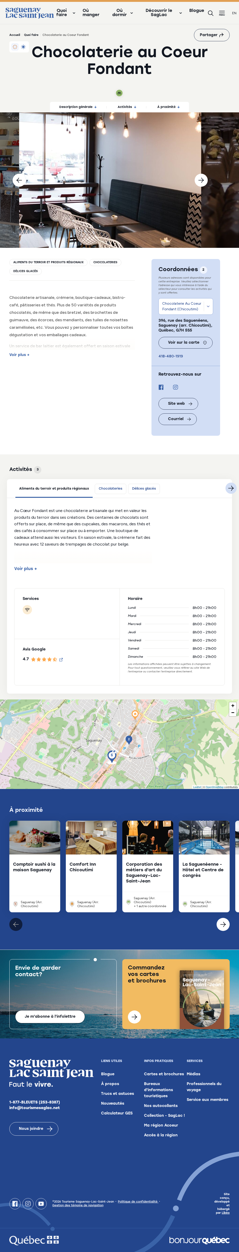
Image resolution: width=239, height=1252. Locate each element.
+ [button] (232, 706)
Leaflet (197, 787)
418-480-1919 (170, 356)
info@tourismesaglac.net (34, 1108)
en (234, 13)
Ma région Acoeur (161, 1125)
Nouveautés (112, 1104)
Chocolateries (105, 262)
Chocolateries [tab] (110, 489)
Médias (193, 1074)
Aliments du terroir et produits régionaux (48, 262)
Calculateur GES (117, 1113)
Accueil (14, 35)
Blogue (196, 11)
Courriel (175, 419)
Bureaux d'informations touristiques (158, 1090)
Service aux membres (207, 1100)
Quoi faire (31, 35)
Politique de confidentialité (138, 1201)
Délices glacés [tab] (144, 489)
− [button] (232, 713)
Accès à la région (161, 1135)
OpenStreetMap (215, 787)
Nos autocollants (161, 1106)
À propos (110, 1084)
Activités (125, 107)
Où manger (91, 13)
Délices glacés (25, 271)
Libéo (226, 1213)
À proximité (166, 107)
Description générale (75, 107)
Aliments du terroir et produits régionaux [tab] (54, 489)
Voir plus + (19, 355)
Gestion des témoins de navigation (77, 1205)
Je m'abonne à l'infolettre (50, 1017)
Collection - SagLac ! (164, 1116)
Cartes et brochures (164, 1074)
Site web (176, 404)
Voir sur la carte (183, 343)
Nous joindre (31, 1129)
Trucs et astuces (117, 1094)
